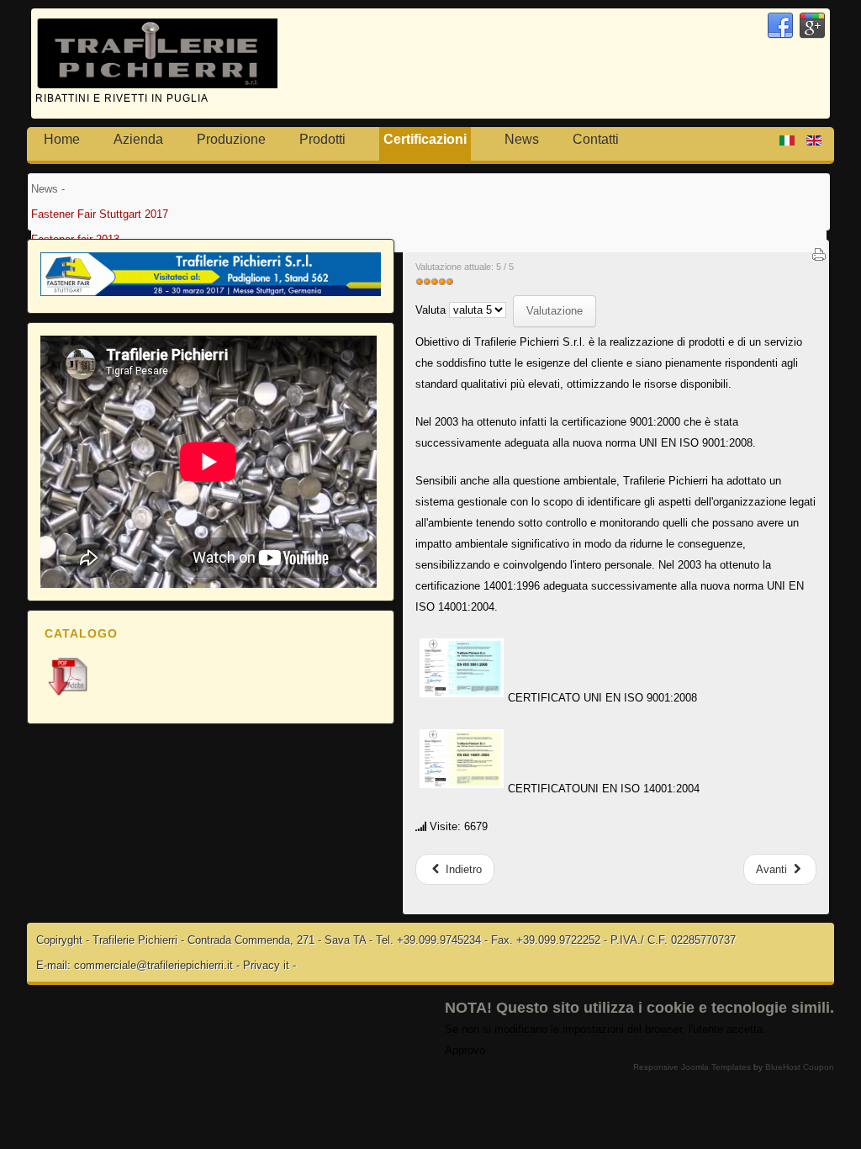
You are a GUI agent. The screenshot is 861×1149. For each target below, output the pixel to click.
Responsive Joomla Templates (692, 1067)
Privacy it (266, 965)
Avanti (773, 869)
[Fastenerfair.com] (210, 292)
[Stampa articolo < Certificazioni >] (819, 258)
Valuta (430, 310)
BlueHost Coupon (799, 1067)
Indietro (462, 869)
